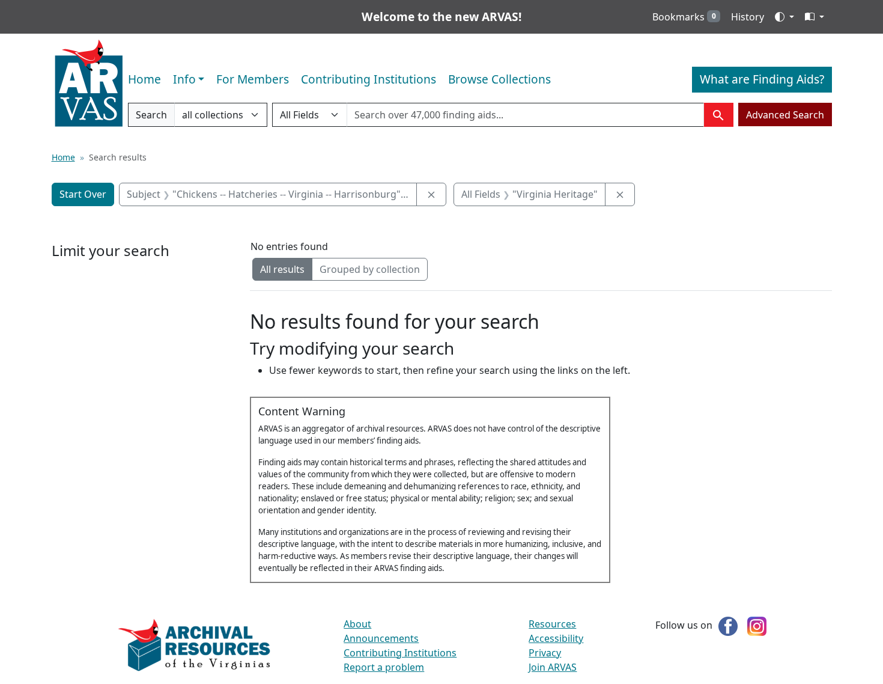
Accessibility (556, 638)
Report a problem (384, 667)
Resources (552, 624)
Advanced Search (785, 114)
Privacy (545, 652)
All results (282, 269)
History (747, 16)
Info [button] (184, 79)
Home (144, 79)
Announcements (381, 638)
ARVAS (89, 83)
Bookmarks (684, 16)
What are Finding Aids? (762, 79)
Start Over (82, 194)
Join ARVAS (553, 667)
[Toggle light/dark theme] (784, 17)
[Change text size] (814, 17)
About (357, 624)
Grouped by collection (370, 269)
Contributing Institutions (368, 79)
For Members (252, 79)
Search (151, 117)
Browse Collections (499, 79)
